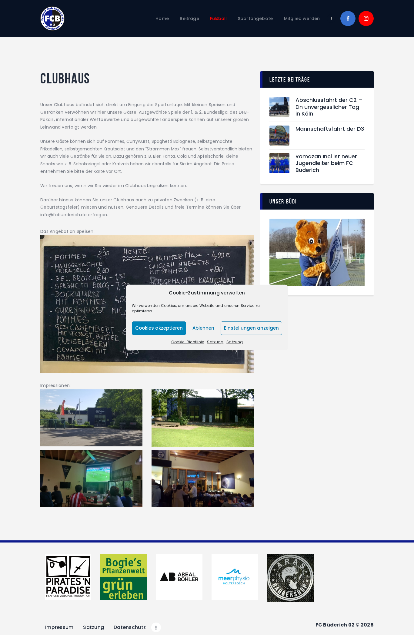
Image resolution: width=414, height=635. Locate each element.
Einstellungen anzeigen (251, 328)
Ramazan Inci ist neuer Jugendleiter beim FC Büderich (326, 163)
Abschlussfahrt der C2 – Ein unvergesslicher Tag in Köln (328, 107)
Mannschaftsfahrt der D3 (329, 129)
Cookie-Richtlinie (187, 341)
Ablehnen (203, 328)
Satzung (215, 341)
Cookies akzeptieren (159, 328)
